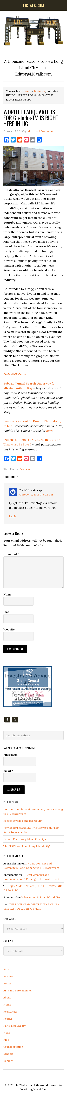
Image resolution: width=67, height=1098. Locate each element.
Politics (8, 1018)
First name (10, 754)
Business (25, 469)
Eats (6, 969)
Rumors (8, 1060)
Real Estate (10, 1011)
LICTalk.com (24, 1085)
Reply (13, 516)
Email (7, 612)
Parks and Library (14, 1025)
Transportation (13, 1046)
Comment (11, 554)
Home (7, 1004)
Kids (6, 1039)
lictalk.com (33, 5)
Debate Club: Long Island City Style (25, 839)
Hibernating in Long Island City (40, 897)
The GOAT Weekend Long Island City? (27, 846)
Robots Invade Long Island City (22, 820)
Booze (7, 983)
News (6, 1032)
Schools (8, 1053)
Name (7, 594)
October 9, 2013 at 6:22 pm (36, 494)
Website (9, 629)
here (49, 431)
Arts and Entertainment (18, 990)
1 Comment (46, 131)
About (7, 997)
